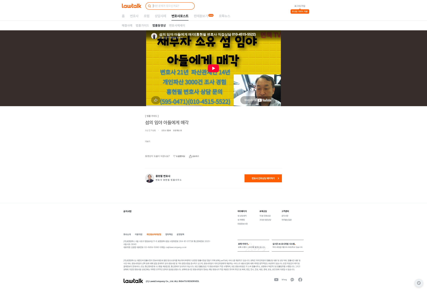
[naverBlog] (284, 279)
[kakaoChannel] (292, 279)
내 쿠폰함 (241, 220)
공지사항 (285, 216)
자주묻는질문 (287, 220)
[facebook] (300, 279)
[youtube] (276, 279)
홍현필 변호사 (163, 176)
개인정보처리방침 (153, 234)
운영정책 (180, 234)
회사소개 (127, 234)
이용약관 (138, 234)
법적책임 (169, 234)
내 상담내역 (242, 216)
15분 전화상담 (265, 216)
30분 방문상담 (265, 220)
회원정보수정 (243, 224)
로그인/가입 (299, 6)
